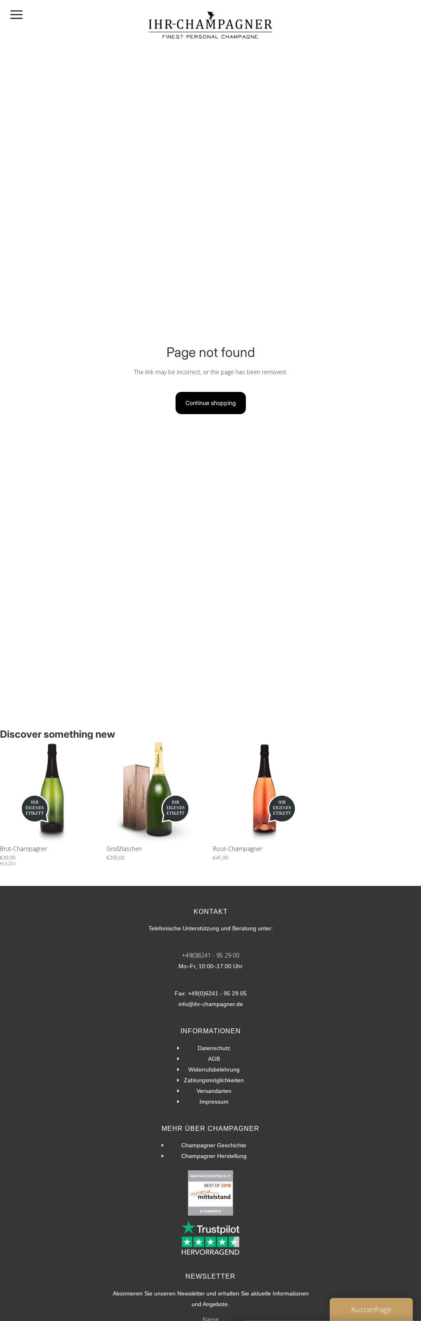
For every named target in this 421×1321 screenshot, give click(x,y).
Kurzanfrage (371, 1309)
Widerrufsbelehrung (214, 1069)
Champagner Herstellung (214, 1156)
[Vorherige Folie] (9, 790)
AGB (214, 1058)
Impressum (214, 1101)
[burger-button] (16, 14)
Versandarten (214, 1091)
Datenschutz (214, 1048)
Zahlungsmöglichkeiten (214, 1080)
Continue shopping (210, 402)
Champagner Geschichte (213, 1145)
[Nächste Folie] (92, 790)
